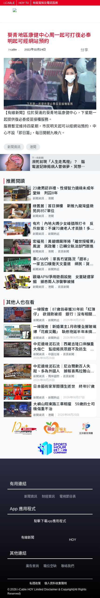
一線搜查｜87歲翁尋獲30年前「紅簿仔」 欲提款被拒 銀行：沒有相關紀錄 (64, 312)
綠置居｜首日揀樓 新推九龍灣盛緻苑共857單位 (63, 208)
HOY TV (24, 3)
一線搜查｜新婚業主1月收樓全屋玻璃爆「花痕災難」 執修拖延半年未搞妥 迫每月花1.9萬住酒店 (64, 329)
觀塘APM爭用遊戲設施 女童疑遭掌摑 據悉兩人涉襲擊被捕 (63, 279)
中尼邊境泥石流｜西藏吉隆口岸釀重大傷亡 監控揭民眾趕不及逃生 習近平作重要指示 (63, 347)
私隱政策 (35, 583)
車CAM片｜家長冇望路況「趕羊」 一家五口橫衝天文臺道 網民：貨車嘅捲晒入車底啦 (63, 262)
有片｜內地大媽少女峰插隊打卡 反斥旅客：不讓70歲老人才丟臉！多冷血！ (63, 226)
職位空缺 (50, 566)
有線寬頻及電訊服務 (45, 3)
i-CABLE (9, 3)
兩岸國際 (53, 376)
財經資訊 (48, 496)
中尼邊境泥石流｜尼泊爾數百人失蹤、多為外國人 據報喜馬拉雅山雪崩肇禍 (63, 369)
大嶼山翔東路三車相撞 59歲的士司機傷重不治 (63, 406)
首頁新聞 (63, 251)
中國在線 (53, 354)
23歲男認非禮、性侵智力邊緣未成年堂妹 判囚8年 (63, 190)
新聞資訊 (13, 147)
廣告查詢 (32, 566)
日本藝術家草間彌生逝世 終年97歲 (63, 386)
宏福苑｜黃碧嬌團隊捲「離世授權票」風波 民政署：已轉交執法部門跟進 (64, 243)
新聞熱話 (53, 234)
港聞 (33, 147)
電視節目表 (68, 496)
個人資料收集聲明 (55, 583)
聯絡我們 (67, 566)
